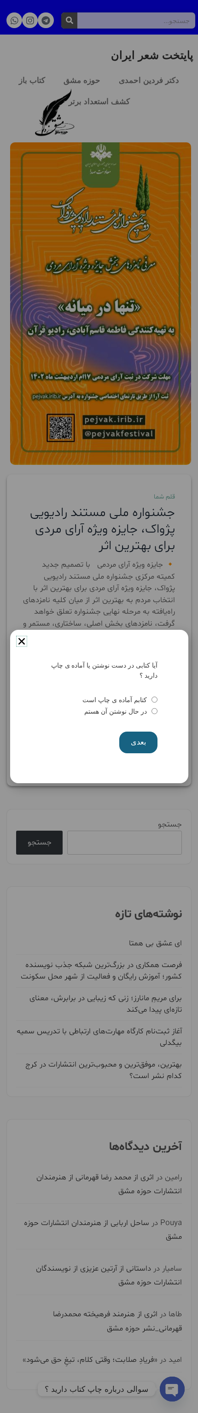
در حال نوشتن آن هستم (115, 711)
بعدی (138, 742)
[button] (21, 641)
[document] (99, 706)
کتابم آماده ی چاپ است (114, 700)
